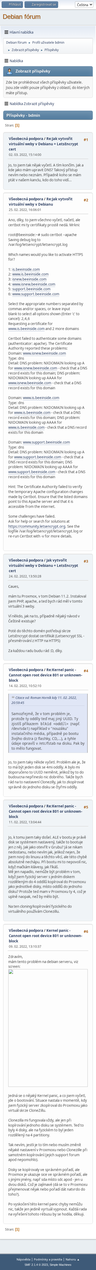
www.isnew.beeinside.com (33, 284)
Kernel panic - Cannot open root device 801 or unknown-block (45, 935)
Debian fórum (22, 16)
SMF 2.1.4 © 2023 (36, 1264)
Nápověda (23, 1259)
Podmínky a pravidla (48, 1259)
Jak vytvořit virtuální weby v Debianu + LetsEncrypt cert (43, 565)
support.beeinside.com (31, 289)
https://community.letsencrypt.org (36, 526)
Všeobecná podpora (26, 138)
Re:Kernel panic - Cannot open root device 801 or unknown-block (45, 675)
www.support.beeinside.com (35, 294)
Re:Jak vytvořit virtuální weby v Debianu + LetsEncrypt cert (43, 144)
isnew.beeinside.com (29, 279)
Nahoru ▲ (73, 1259)
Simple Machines (60, 1264)
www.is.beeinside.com (30, 274)
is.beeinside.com (26, 269)
